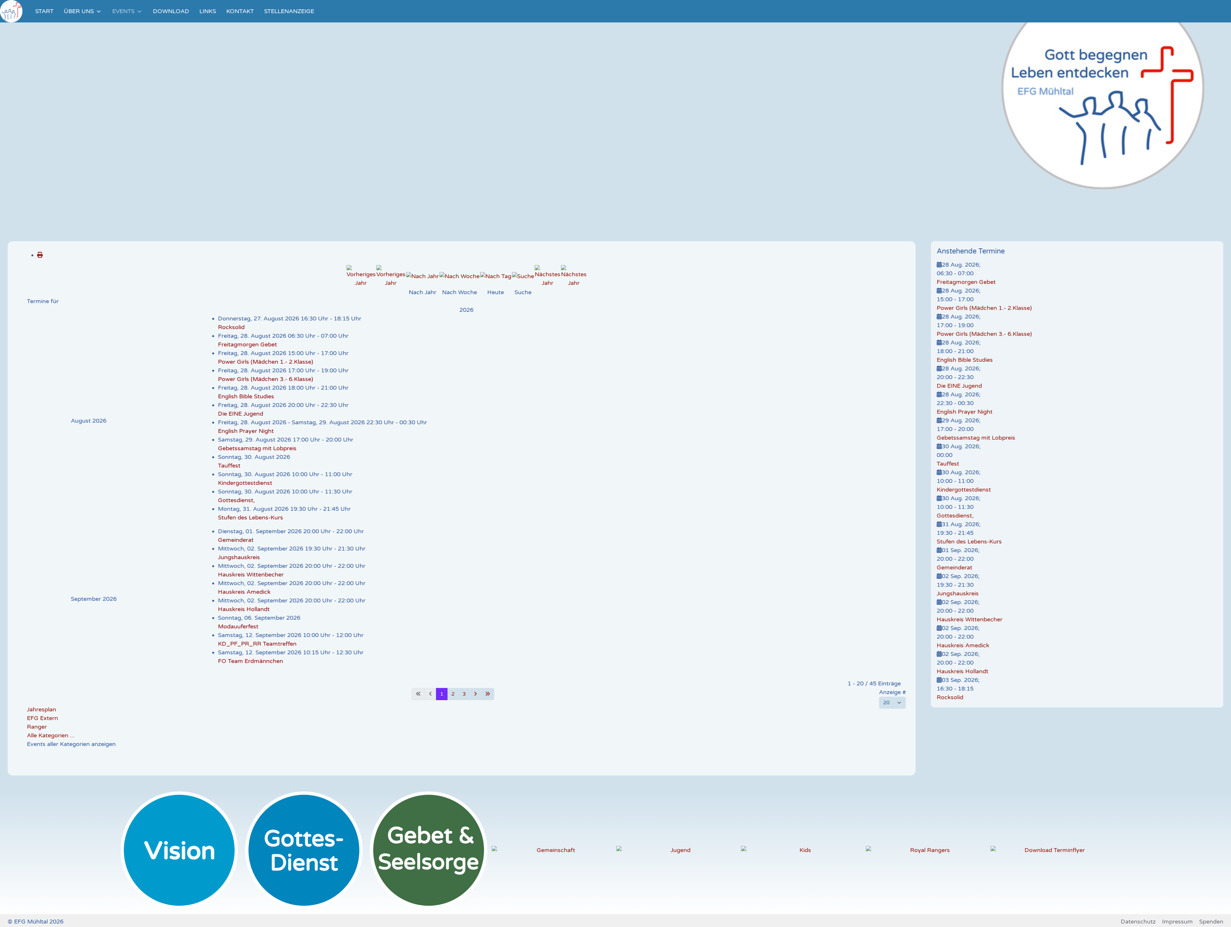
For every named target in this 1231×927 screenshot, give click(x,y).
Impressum (1177, 921)
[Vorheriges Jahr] (361, 275)
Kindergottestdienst (245, 482)
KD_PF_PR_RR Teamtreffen (257, 643)
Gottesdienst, (236, 500)
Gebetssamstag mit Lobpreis (257, 448)
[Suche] (523, 275)
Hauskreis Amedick (244, 591)
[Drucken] (40, 255)
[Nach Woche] (460, 275)
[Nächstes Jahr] (547, 275)
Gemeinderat (236, 539)
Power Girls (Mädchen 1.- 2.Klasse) (265, 361)
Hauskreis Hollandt (244, 609)
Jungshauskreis (239, 557)
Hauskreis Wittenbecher (251, 574)
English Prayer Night (246, 431)
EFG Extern (42, 718)
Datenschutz (1138, 921)
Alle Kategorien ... (51, 735)
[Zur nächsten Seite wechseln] (475, 694)
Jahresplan (41, 709)
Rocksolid (231, 327)
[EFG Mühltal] (11, 11)
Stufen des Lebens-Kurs (250, 517)
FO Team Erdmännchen (250, 661)
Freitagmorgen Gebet (247, 344)
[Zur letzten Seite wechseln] (487, 694)
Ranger (37, 726)
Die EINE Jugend (240, 413)
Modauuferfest (238, 626)
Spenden (1211, 921)
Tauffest (229, 465)
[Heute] (495, 275)
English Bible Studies (246, 396)
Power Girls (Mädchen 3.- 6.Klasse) (265, 379)
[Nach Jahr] (422, 275)
